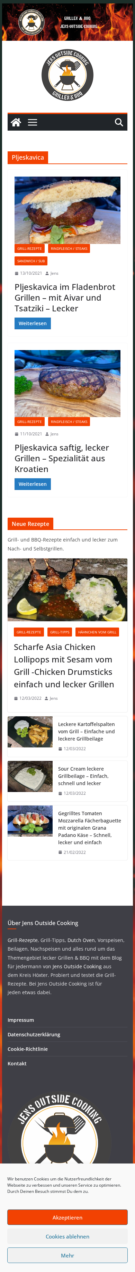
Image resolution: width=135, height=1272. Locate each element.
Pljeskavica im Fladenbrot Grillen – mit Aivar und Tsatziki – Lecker (65, 297)
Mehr (67, 1255)
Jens (54, 273)
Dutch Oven (80, 940)
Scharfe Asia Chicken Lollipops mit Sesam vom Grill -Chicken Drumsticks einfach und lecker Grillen (64, 665)
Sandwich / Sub (31, 260)
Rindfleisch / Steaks (69, 248)
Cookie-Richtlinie (28, 1049)
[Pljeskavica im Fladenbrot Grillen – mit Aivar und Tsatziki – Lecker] (67, 210)
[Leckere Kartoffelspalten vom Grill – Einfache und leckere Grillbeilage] (30, 736)
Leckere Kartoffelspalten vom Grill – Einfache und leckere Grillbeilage (86, 731)
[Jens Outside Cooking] (67, 8)
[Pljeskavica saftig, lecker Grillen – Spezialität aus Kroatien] (67, 383)
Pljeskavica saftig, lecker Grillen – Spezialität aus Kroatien (62, 458)
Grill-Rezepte (29, 248)
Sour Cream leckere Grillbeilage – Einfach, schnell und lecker (83, 775)
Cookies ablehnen (67, 1236)
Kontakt (17, 1063)
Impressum (21, 1020)
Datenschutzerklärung (34, 1034)
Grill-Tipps (59, 632)
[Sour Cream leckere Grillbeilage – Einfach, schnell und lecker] (30, 781)
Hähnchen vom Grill (97, 632)
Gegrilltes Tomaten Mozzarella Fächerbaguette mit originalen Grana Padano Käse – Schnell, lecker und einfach (89, 828)
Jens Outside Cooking (77, 966)
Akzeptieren (67, 1217)
